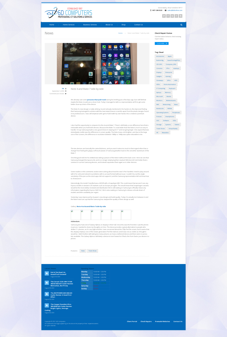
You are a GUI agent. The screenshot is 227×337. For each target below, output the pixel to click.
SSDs (174, 120)
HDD (175, 80)
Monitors (159, 100)
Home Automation (170, 84)
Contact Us (138, 24)
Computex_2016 (171, 64)
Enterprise (168, 72)
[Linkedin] (172, 16)
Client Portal (132, 321)
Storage (159, 124)
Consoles (159, 68)
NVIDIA (170, 108)
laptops (158, 92)
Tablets (177, 124)
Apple (170, 56)
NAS (157, 104)
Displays (159, 72)
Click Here (160, 43)
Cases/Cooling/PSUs (173, 60)
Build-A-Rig (159, 60)
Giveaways (159, 80)
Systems (168, 124)
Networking (166, 104)
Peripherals (176, 112)
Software (166, 120)
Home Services (68, 24)
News (83, 251)
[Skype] (180, 16)
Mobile (169, 96)
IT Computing (160, 88)
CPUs (167, 68)
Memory (168, 92)
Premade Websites (162, 321)
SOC (157, 120)
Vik (63, 88)
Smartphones (169, 116)
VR (157, 132)
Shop (124, 24)
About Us (109, 24)
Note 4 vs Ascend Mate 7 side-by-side (91, 206)
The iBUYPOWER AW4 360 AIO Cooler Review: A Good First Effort (61, 295)
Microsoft (159, 96)
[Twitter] (164, 16)
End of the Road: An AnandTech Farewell (58, 273)
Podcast (159, 116)
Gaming (168, 76)
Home (51, 24)
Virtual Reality (173, 128)
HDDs (158, 84)
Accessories (160, 56)
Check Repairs (146, 321)
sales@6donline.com (174, 10)
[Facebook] (168, 16)
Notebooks (160, 108)
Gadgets (159, 76)
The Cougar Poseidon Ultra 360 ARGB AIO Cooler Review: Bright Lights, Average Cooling (58, 307)
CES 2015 (159, 64)
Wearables (165, 132)
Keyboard (172, 88)
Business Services (90, 24)
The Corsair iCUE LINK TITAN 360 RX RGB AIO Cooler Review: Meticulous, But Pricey (62, 284)
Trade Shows (92, 251)
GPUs (168, 80)
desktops (176, 68)
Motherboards (171, 100)
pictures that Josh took (96, 100)
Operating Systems (162, 112)
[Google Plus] (176, 16)
